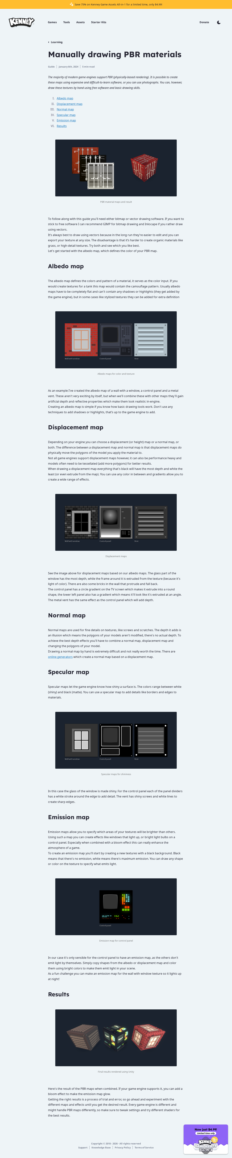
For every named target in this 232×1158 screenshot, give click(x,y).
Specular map (66, 115)
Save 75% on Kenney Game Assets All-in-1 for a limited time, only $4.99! (118, 4)
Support (83, 1147)
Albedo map (65, 98)
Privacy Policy (123, 1147)
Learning (57, 42)
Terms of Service (144, 1147)
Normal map (65, 109)
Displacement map (69, 104)
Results (62, 126)
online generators (60, 657)
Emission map (66, 120)
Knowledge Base (101, 1147)
